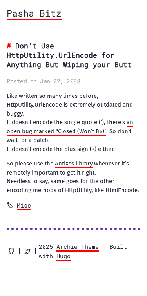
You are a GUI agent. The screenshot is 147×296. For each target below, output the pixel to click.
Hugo (63, 256)
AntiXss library (74, 163)
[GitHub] (11, 251)
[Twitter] (27, 251)
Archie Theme (77, 246)
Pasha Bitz (34, 13)
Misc (24, 205)
